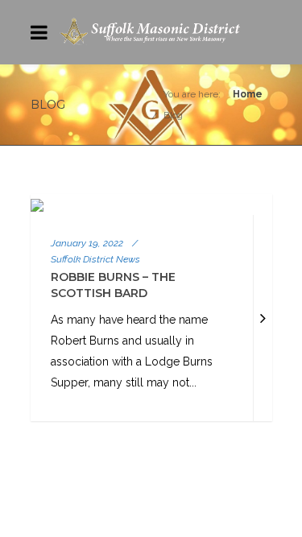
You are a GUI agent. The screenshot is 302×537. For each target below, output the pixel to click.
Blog (173, 115)
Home (248, 94)
